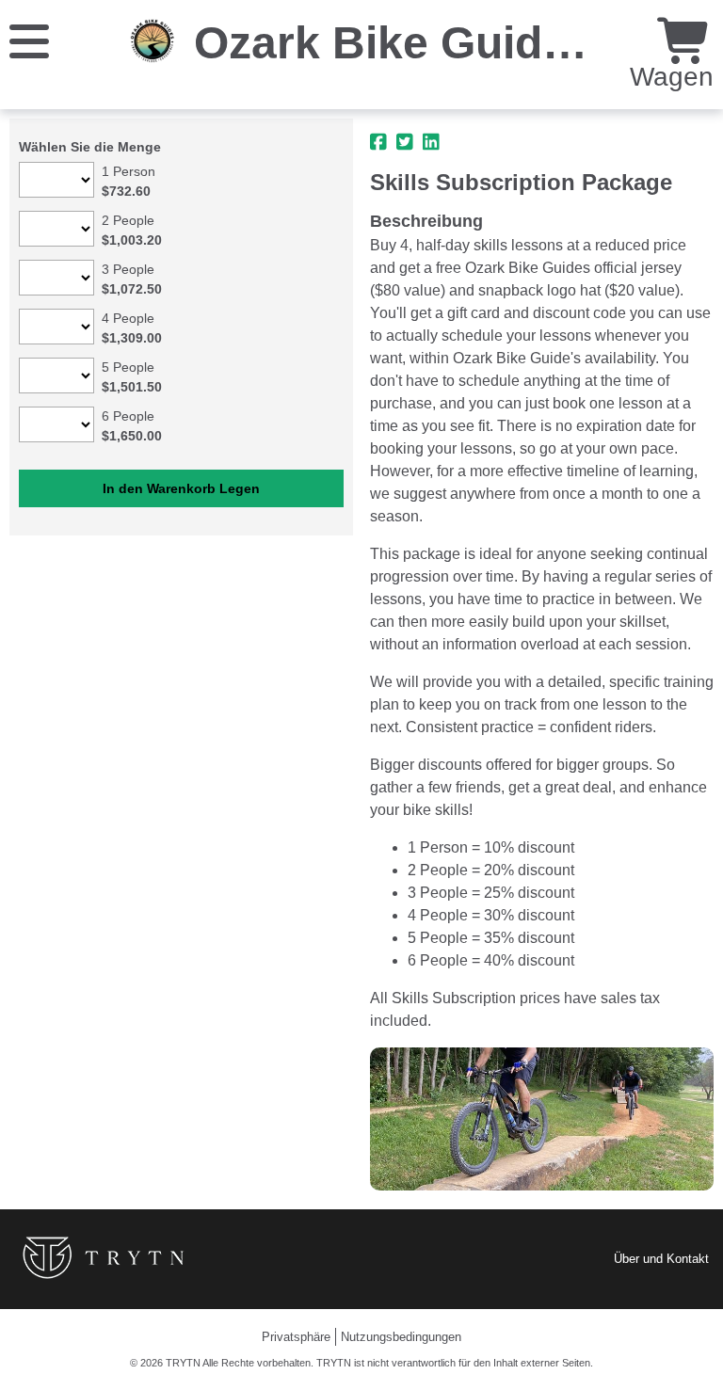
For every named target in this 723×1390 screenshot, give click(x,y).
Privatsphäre (296, 1337)
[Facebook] (378, 142)
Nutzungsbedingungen (401, 1337)
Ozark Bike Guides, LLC (449, 43)
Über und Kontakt (661, 1259)
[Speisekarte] (29, 40)
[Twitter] (404, 142)
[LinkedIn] (431, 142)
